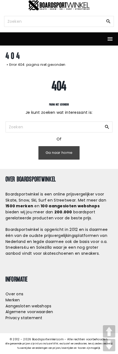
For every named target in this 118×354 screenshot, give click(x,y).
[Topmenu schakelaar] (110, 39)
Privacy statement (24, 318)
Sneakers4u (17, 247)
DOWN (109, 345)
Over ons (14, 294)
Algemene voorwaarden (29, 312)
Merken (12, 300)
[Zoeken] (108, 21)
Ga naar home (59, 152)
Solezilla (44, 247)
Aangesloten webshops (28, 306)
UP (109, 331)
